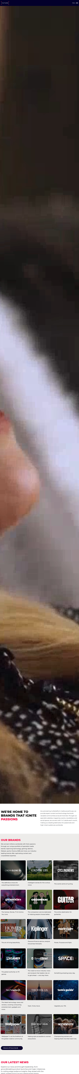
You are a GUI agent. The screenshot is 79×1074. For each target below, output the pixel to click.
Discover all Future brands (10, 1048)
